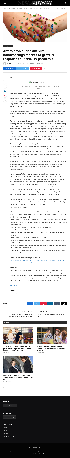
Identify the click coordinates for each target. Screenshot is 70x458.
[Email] (5, 100)
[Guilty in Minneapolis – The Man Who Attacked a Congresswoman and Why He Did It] (18, 364)
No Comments (31, 63)
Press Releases (8, 46)
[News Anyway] (35, 3)
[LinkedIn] (5, 91)
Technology (28, 451)
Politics (43, 451)
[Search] (65, 3)
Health (56, 451)
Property (36, 451)
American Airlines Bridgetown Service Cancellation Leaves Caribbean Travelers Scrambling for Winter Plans (17, 348)
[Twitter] (5, 86)
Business (20, 451)
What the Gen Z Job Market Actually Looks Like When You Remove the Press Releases (51, 348)
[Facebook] (5, 82)
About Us (6, 430)
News (7, 451)
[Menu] (5, 3)
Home (5, 427)
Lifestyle (49, 451)
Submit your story (8, 436)
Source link (14, 285)
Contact (5, 433)
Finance (14, 451)
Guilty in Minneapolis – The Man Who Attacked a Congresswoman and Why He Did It (18, 377)
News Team (11, 63)
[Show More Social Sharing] (44, 68)
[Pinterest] (5, 95)
